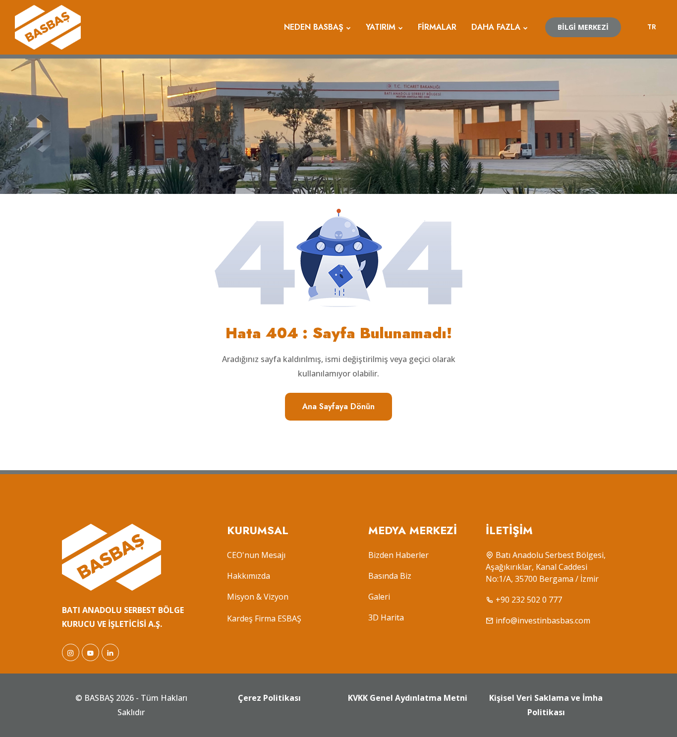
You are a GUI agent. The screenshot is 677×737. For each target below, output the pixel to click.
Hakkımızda (248, 575)
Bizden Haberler (398, 555)
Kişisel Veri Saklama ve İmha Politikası (546, 705)
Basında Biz (389, 575)
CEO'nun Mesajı (256, 555)
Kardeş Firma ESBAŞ (264, 618)
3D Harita (386, 617)
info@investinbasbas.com (543, 620)
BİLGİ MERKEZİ (583, 27)
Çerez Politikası (269, 697)
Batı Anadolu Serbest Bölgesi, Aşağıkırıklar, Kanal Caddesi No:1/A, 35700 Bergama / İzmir (546, 567)
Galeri (379, 596)
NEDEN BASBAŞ (313, 27)
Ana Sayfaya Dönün (338, 406)
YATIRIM (380, 27)
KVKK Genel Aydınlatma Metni (407, 697)
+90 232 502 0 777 (529, 599)
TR (651, 27)
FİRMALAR (437, 27)
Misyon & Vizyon (257, 596)
